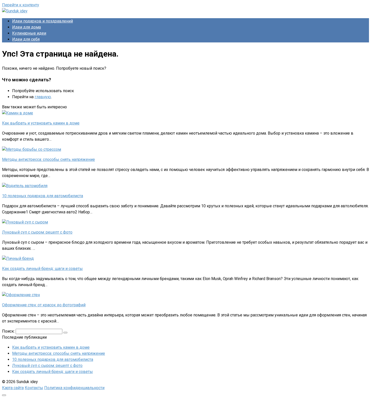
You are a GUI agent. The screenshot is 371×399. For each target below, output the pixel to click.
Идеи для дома (26, 27)
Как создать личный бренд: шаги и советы (52, 371)
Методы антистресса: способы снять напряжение (58, 353)
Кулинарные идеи (29, 33)
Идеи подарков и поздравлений (42, 21)
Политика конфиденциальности (74, 387)
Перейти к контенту (20, 5)
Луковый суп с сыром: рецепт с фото (47, 365)
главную (43, 96)
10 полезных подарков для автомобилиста (52, 359)
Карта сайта (13, 387)
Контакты (34, 387)
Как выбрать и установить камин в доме (51, 347)
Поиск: (9, 331)
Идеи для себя (26, 39)
